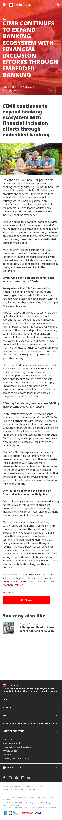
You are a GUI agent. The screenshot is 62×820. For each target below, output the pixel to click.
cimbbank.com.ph (13, 585)
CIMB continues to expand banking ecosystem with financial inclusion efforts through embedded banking (30, 690)
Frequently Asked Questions (17, 747)
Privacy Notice (10, 751)
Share (29, 600)
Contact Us (8, 739)
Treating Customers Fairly (16, 758)
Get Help (7, 754)
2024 (13, 685)
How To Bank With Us (13, 743)
